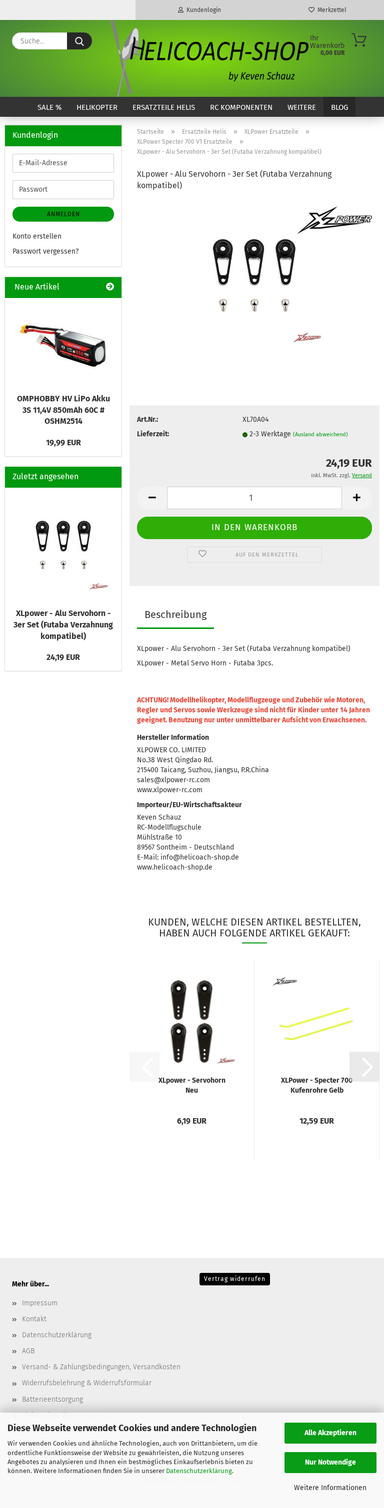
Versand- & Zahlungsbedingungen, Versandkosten (101, 1367)
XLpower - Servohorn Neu (192, 1085)
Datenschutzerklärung (199, 1471)
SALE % (50, 107)
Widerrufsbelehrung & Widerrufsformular (87, 1383)
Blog (339, 107)
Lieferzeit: (153, 434)
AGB (28, 1351)
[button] (152, 498)
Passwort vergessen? (45, 251)
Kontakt (34, 1319)
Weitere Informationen (330, 1488)
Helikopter (97, 107)
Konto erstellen (37, 236)
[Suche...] (79, 40)
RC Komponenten (241, 107)
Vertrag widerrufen (235, 1278)
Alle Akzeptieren (330, 1433)
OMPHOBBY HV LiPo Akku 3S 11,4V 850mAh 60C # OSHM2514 (63, 410)
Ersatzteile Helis (163, 107)
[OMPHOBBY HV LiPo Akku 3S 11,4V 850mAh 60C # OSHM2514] (64, 342)
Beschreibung (175, 614)
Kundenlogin (202, 9)
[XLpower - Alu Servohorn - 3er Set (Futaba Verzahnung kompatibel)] (255, 275)
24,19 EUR (63, 657)
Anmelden (63, 214)
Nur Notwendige (330, 1462)
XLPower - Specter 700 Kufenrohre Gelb (316, 1085)
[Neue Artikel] (110, 287)
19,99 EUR (63, 442)
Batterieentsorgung (52, 1399)
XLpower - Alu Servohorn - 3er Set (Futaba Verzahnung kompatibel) (63, 624)
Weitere (302, 107)
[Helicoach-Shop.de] (208, 58)
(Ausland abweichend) (320, 434)
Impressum (40, 1303)
